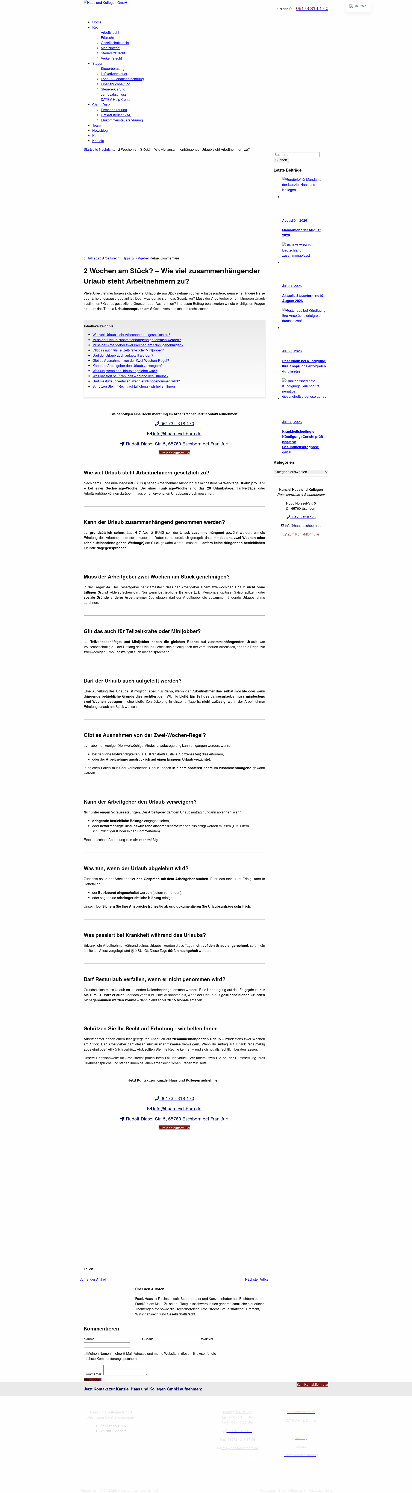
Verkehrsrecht (111, 58)
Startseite (91, 149)
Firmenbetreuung (114, 109)
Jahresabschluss (114, 94)
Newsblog (100, 130)
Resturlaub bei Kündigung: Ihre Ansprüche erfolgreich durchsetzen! (304, 366)
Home (96, 22)
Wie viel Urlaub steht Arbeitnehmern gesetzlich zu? (131, 334)
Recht (96, 27)
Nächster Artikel (257, 1279)
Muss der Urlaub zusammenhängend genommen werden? (136, 339)
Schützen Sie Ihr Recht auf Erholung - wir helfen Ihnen (133, 386)
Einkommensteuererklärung (122, 120)
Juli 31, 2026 (292, 285)
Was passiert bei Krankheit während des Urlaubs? (130, 375)
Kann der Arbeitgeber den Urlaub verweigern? (127, 365)
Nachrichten (108, 149)
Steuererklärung (113, 89)
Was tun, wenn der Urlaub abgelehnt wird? (124, 370)
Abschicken (92, 1379)
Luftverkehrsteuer (114, 73)
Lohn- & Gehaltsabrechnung (122, 78)
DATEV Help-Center (116, 99)
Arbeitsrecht (110, 32)
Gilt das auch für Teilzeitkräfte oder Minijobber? (128, 350)
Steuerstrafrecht (113, 53)
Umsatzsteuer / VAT (116, 114)
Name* (89, 1338)
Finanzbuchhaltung (115, 83)
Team (96, 125)
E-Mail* (147, 1338)
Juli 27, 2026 (292, 350)
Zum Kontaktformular (174, 452)
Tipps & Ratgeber (135, 258)
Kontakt (98, 140)
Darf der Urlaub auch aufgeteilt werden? (122, 355)
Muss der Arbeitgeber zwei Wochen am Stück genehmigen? (137, 344)
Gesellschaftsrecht (115, 42)
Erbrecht (107, 37)
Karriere (98, 135)
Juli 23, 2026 (292, 421)
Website (207, 1338)
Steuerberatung (112, 68)
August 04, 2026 (294, 220)
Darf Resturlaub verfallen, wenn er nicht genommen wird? (136, 381)
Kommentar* (93, 1374)
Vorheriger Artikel (92, 1279)
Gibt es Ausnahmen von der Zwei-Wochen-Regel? (130, 360)
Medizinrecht (110, 47)
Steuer (97, 63)
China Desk (101, 104)
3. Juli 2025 (92, 258)
